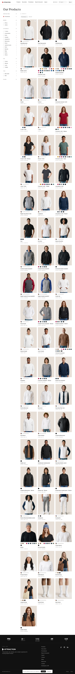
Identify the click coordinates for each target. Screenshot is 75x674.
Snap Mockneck (23, 43)
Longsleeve (40, 213)
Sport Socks (58, 602)
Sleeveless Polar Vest (60, 408)
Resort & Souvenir (45, 653)
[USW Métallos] (66, 639)
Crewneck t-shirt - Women (61, 131)
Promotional (44, 651)
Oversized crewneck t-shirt (61, 102)
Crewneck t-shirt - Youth (60, 158)
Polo (21, 241)
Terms (72, 671)
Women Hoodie (23, 351)
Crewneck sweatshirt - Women (44, 380)
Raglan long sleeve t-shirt (25, 213)
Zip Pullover (23, 435)
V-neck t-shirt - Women (25, 158)
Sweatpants (40, 517)
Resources (43, 661)
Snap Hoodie (23, 323)
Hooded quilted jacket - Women (27, 490)
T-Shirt (39, 129)
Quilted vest (23, 463)
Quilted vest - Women (42, 490)
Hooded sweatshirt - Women (61, 323)
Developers (43, 665)
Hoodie (22, 102)
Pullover (39, 102)
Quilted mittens (23, 629)
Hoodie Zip (57, 296)
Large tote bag (23, 602)
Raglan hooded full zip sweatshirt (27, 296)
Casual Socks (41, 602)
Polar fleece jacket (42, 43)
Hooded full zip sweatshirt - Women (45, 323)
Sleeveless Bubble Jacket (60, 463)
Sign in (70, 2)
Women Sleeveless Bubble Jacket (27, 517)
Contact (43, 663)
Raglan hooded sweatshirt (43, 296)
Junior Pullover (41, 435)
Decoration (24, 2)
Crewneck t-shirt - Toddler (43, 186)
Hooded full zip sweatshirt (43, 268)
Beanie (21, 547)
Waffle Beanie (41, 574)
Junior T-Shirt (23, 186)
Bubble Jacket (23, 70)
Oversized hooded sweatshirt (61, 268)
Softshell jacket (58, 43)
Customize (49, 671)
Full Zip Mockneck (24, 408)
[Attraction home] (6, 2)
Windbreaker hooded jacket (44, 463)
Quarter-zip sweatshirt (60, 380)
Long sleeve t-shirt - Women (61, 213)
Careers (43, 657)
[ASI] (52, 638)
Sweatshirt (22, 380)
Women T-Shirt (41, 158)
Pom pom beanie (41, 547)
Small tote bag (58, 574)
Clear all (30, 16)
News (42, 659)
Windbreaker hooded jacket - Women (63, 490)
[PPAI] (8, 638)
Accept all (43, 671)
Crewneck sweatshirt (60, 353)
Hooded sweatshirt (59, 72)
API (48, 665)
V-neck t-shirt (23, 129)
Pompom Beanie (23, 574)
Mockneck (40, 408)
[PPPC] (23, 639)
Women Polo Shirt (59, 241)
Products (43, 646)
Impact (45, 2)
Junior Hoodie (41, 351)
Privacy (67, 671)
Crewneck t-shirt (41, 74)
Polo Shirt (40, 241)
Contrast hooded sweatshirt (26, 268)
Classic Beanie (58, 545)
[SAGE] (37, 638)
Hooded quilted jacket (60, 435)
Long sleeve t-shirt (59, 186)
